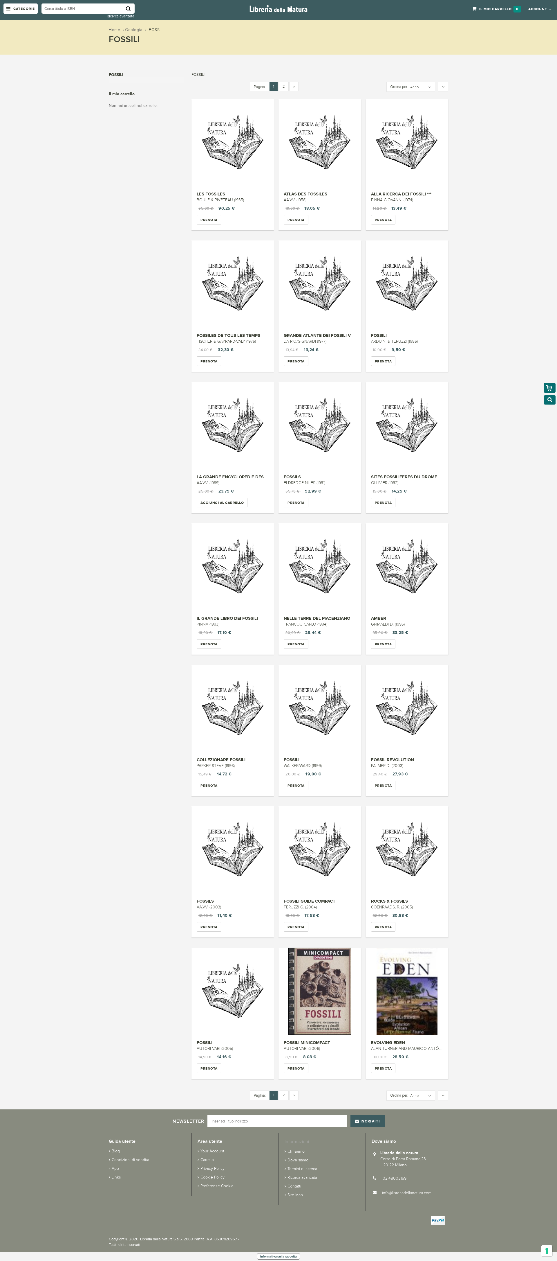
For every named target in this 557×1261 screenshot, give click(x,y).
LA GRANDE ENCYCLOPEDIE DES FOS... (237, 476)
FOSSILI (379, 335)
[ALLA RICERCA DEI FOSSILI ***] (407, 142)
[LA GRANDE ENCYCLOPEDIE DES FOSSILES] (232, 425)
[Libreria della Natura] (278, 8)
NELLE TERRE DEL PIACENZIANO (317, 618)
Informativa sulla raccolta (278, 1256)
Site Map (295, 1195)
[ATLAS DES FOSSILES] (319, 142)
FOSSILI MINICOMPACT (307, 1042)
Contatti (294, 1186)
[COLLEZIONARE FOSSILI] (232, 708)
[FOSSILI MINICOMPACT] (319, 991)
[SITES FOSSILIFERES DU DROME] (407, 425)
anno (414, 87)
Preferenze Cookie (217, 1186)
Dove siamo (297, 1160)
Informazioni (297, 1141)
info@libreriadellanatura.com (406, 1193)
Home (114, 30)
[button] (540, 8)
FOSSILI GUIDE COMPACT (309, 901)
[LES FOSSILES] (232, 142)
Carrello (207, 1160)
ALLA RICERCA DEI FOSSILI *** (401, 193)
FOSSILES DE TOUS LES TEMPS (228, 335)
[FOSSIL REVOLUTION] (407, 708)
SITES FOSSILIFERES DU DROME (404, 476)
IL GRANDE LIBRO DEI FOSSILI (227, 618)
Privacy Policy (212, 1168)
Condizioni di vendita (130, 1160)
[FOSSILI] (407, 284)
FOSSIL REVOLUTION (392, 759)
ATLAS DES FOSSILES (305, 193)
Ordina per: (399, 87)
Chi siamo (296, 1151)
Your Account (212, 1151)
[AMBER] (407, 566)
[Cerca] (130, 8)
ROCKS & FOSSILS (389, 901)
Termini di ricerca (302, 1169)
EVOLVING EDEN (388, 1042)
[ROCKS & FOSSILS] (407, 849)
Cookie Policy (212, 1177)
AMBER (378, 618)
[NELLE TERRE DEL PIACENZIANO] (319, 566)
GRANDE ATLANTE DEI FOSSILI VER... (322, 335)
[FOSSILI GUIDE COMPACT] (319, 849)
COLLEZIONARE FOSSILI (221, 759)
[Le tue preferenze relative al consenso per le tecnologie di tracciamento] (546, 1250)
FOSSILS (292, 476)
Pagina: (260, 87)
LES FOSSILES (211, 193)
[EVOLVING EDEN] (407, 991)
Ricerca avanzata (120, 16)
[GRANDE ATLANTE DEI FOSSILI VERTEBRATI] (319, 284)
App (115, 1168)
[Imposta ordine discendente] (443, 87)
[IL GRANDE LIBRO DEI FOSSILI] (232, 566)
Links (116, 1177)
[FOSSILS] (319, 425)
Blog (116, 1151)
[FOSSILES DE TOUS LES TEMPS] (232, 284)
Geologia (133, 30)
